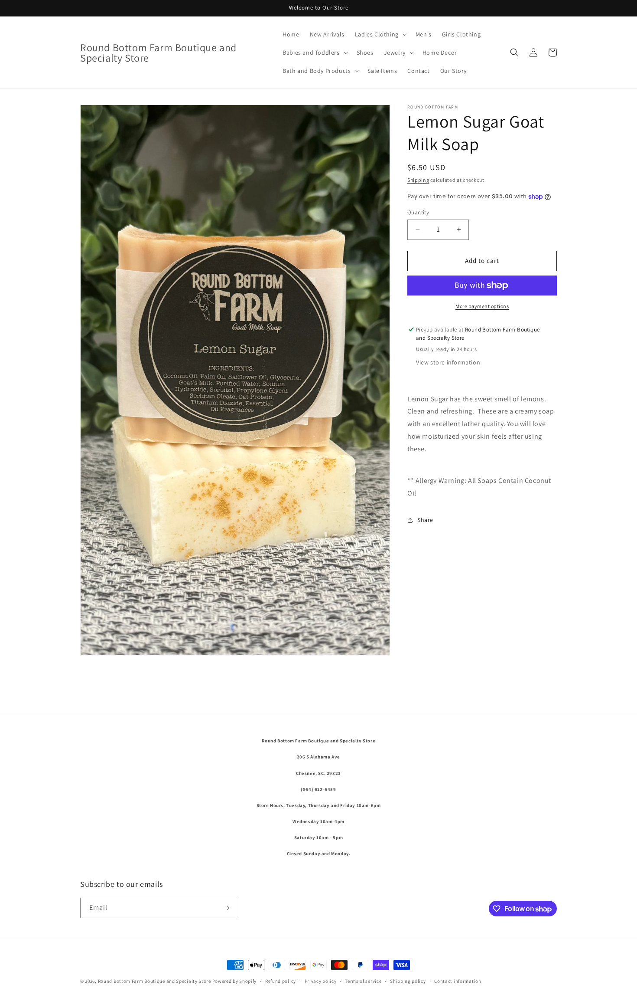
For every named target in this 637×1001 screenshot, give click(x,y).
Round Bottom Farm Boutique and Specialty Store (155, 981)
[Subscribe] (226, 908)
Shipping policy (408, 981)
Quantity (418, 212)
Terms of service (363, 981)
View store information (448, 362)
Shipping (418, 180)
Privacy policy (321, 981)
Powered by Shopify (234, 981)
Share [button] (425, 520)
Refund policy (280, 981)
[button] (380, 34)
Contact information (457, 981)
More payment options (482, 306)
